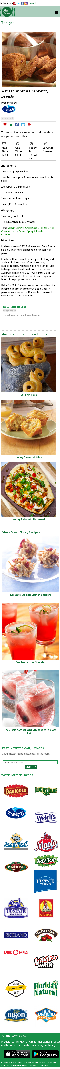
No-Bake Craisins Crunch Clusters (30, 595)
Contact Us (46, 1065)
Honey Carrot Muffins (28, 457)
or (27, 231)
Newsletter (35, 3)
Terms (25, 1065)
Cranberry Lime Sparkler (31, 662)
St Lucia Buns (28, 395)
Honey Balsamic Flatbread (28, 519)
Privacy (34, 1065)
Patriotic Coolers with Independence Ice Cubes (30, 731)
